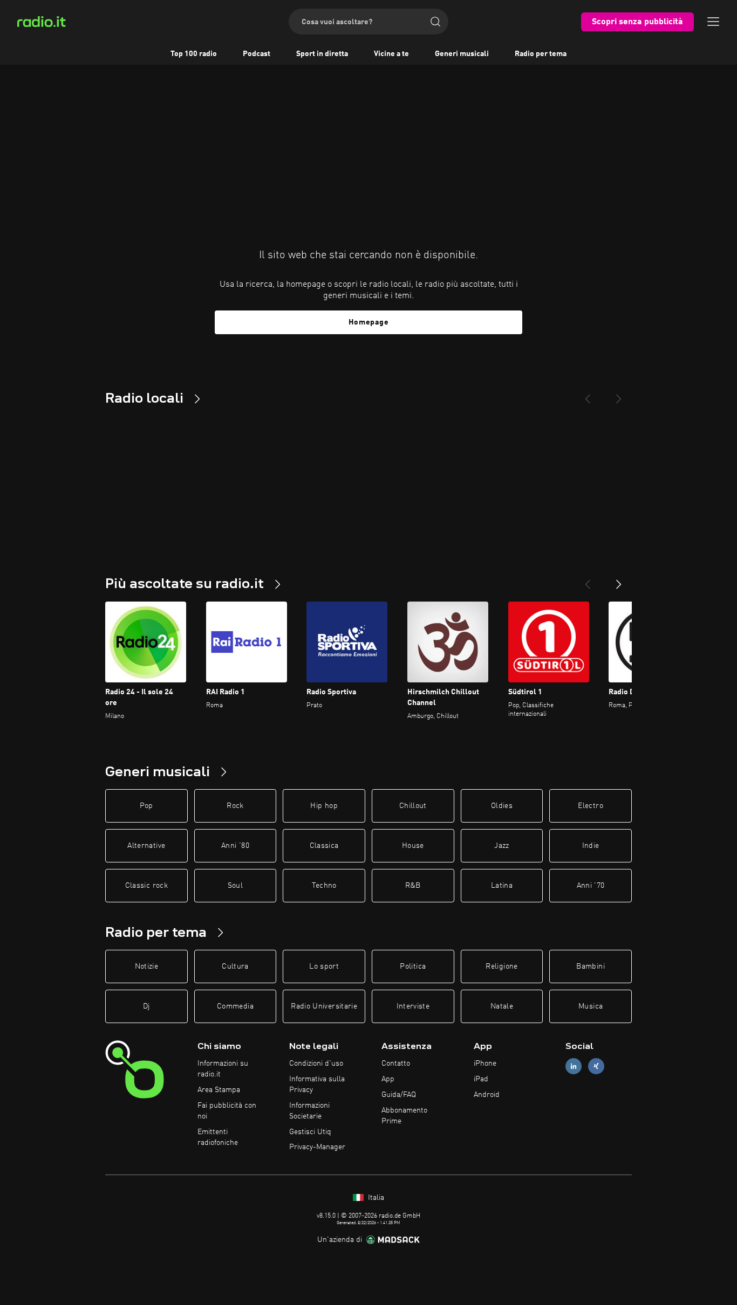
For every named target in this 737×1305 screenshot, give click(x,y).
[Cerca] (435, 21)
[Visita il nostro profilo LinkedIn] (573, 1066)
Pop (146, 806)
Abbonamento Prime (404, 1116)
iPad (481, 1079)
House (413, 846)
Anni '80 (235, 846)
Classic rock (146, 885)
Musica (590, 1006)
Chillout (413, 806)
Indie (590, 846)
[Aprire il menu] (713, 21)
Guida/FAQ (398, 1095)
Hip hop (323, 806)
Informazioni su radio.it (222, 1069)
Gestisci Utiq (310, 1132)
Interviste (413, 1006)
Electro (590, 806)
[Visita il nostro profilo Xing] (596, 1066)
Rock (235, 806)
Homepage (369, 322)
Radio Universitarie (324, 1006)
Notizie (146, 966)
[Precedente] (587, 580)
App (387, 1079)
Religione (501, 966)
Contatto (395, 1063)
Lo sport (324, 966)
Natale (501, 1006)
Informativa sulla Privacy (317, 1084)
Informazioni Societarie (309, 1111)
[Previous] (587, 395)
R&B (413, 885)
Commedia (235, 1006)
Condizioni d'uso (316, 1063)
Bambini (590, 966)
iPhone (485, 1063)
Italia (375, 1198)
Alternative (146, 846)
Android (487, 1095)
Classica (324, 846)
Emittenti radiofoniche (217, 1137)
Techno (324, 885)
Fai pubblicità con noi (226, 1111)
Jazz (501, 846)
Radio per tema (541, 54)
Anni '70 (591, 885)
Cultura (235, 966)
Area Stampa (218, 1090)
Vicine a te (391, 54)
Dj (146, 1006)
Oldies (502, 806)
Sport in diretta (322, 54)
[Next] (619, 395)
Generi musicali (462, 54)
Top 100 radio (193, 54)
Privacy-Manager (317, 1147)
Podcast (256, 54)
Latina (502, 885)
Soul (235, 885)
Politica (413, 966)
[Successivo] (619, 580)
